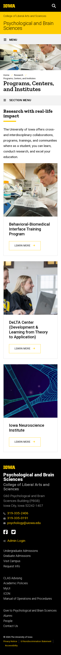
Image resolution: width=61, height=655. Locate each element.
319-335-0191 (17, 518)
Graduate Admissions (17, 556)
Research (18, 75)
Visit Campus (11, 561)
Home (6, 75)
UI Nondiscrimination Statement (36, 641)
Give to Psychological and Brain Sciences (30, 610)
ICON (6, 593)
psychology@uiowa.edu (24, 523)
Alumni (7, 615)
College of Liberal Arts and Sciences (24, 16)
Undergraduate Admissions (20, 551)
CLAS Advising (12, 578)
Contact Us (10, 626)
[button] (54, 6)
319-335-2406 (17, 513)
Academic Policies (15, 583)
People (8, 621)
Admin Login (16, 541)
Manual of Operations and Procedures (27, 598)
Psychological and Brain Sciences (28, 26)
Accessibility (11, 645)
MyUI (6, 588)
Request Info (11, 566)
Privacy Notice (10, 641)
